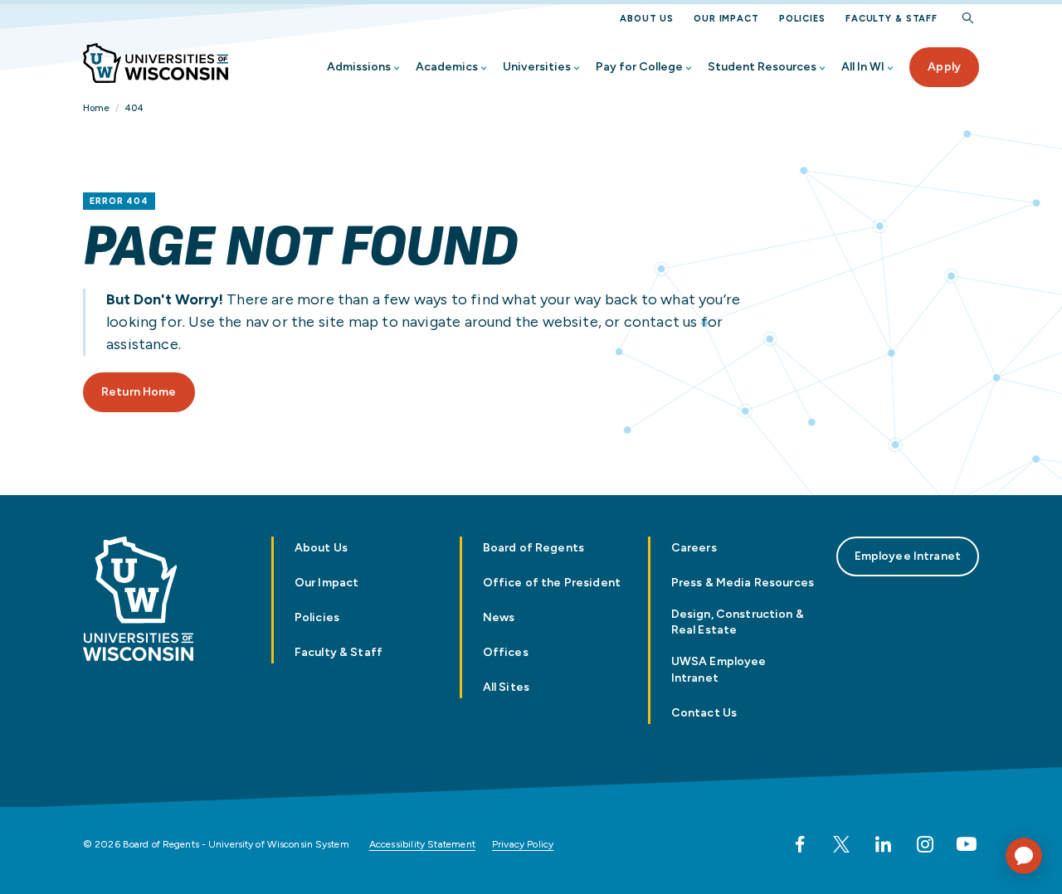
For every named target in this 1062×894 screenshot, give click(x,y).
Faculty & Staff (891, 18)
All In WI (862, 67)
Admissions (359, 67)
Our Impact (726, 18)
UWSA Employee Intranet (719, 669)
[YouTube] (966, 844)
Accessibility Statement (422, 844)
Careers (694, 548)
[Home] (155, 63)
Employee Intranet (908, 556)
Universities (537, 67)
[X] (841, 844)
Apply (944, 67)
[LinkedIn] (883, 844)
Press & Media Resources (742, 583)
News (499, 617)
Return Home (139, 392)
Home (96, 109)
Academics (447, 67)
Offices (506, 652)
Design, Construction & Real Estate (737, 622)
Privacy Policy (523, 844)
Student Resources (762, 67)
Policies (802, 18)
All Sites (506, 687)
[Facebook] (800, 844)
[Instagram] (925, 844)
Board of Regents (533, 548)
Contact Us (704, 713)
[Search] (968, 18)
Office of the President (552, 583)
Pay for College (639, 67)
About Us (647, 18)
